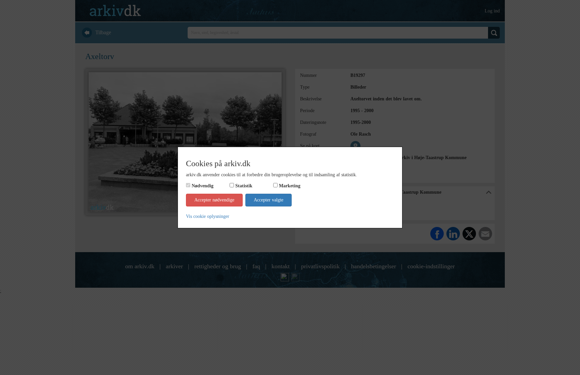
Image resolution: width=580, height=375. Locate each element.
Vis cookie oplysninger (207, 216)
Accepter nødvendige (214, 199)
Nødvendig (202, 185)
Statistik (243, 185)
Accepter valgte (268, 199)
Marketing (289, 185)
